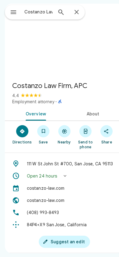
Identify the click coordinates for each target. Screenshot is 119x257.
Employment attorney (33, 101)
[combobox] (38, 12)
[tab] (34, 113)
